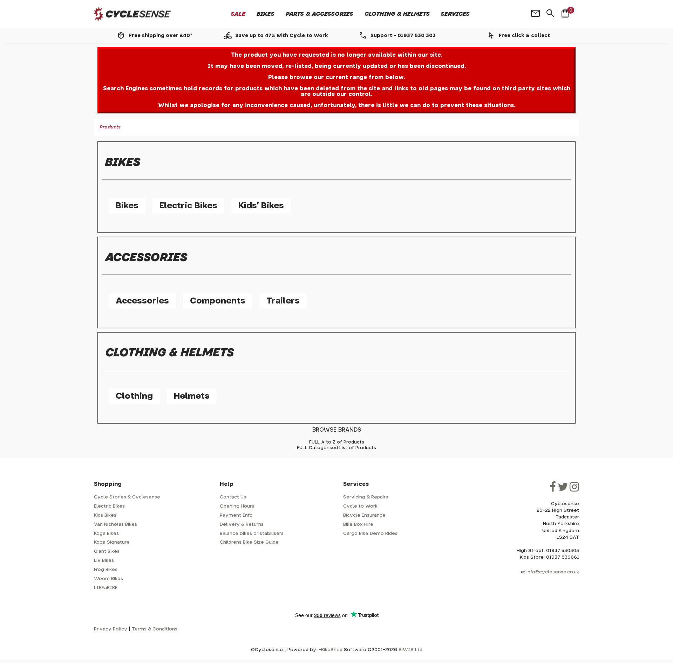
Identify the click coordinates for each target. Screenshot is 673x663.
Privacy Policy (110, 629)
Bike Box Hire (358, 524)
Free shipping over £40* (160, 35)
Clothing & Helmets (397, 14)
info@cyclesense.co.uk (552, 572)
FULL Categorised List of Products (336, 448)
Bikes (265, 14)
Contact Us (233, 497)
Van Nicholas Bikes (115, 524)
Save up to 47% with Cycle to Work (281, 35)
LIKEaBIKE (105, 588)
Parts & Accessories (319, 14)
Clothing (134, 396)
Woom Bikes (108, 579)
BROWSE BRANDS (336, 430)
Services (455, 14)
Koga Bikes (106, 533)
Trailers (283, 301)
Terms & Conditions (154, 629)
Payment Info (236, 515)
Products (110, 127)
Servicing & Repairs (365, 497)
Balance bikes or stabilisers (252, 533)
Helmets (192, 396)
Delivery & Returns (242, 524)
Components (217, 301)
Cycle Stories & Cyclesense (127, 497)
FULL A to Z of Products (336, 442)
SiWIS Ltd (410, 650)
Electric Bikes (188, 206)
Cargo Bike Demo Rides (370, 533)
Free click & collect (524, 35)
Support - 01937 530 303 (403, 35)
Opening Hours (237, 506)
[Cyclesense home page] (132, 14)
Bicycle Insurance (364, 515)
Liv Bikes (104, 560)
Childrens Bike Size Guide (249, 542)
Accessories (142, 301)
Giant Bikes (107, 551)
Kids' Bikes (261, 206)
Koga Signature (112, 542)
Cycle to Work (360, 506)
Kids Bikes (105, 515)
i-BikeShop (330, 650)
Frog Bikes (105, 569)
